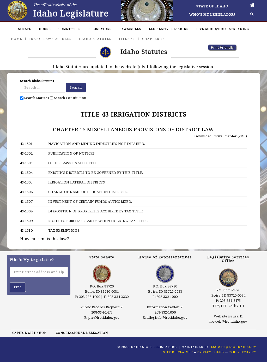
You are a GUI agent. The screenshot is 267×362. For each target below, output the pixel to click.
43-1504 (26, 172)
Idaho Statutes (95, 39)
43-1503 (26, 163)
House (45, 29)
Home (16, 39)
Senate (24, 29)
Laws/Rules (130, 29)
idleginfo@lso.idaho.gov (167, 317)
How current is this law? (44, 239)
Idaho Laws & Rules (50, 39)
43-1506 (26, 191)
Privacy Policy (210, 352)
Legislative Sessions (169, 29)
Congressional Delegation (82, 333)
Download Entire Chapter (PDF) (220, 136)
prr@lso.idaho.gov (103, 317)
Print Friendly (222, 47)
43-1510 (26, 230)
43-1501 (26, 143)
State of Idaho (212, 6)
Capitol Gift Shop (29, 333)
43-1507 (26, 201)
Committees (69, 29)
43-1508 (26, 211)
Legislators (100, 29)
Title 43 (127, 39)
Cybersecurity (242, 352)
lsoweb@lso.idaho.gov (228, 321)
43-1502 (26, 153)
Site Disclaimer (178, 352)
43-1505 (26, 182)
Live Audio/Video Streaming (222, 29)
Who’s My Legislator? (212, 14)
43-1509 (26, 220)
